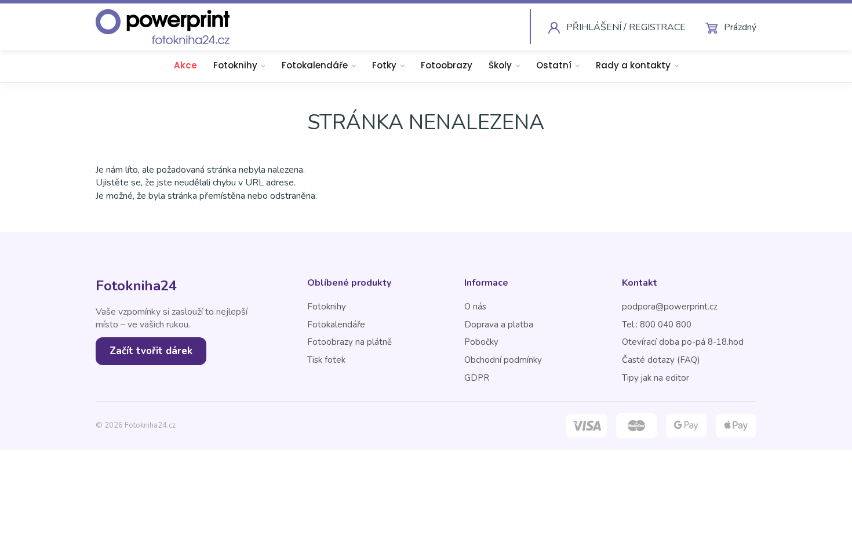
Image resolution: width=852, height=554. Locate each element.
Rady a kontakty (633, 65)
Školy (500, 65)
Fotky (384, 65)
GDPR (476, 378)
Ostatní (553, 65)
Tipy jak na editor (655, 378)
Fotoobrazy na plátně (349, 342)
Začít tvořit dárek (151, 351)
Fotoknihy (235, 65)
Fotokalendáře (315, 65)
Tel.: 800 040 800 (656, 324)
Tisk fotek (326, 360)
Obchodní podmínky (503, 360)
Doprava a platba (498, 324)
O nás (475, 306)
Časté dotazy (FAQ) (661, 360)
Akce (185, 65)
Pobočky (481, 342)
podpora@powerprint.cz (670, 306)
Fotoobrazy (446, 65)
